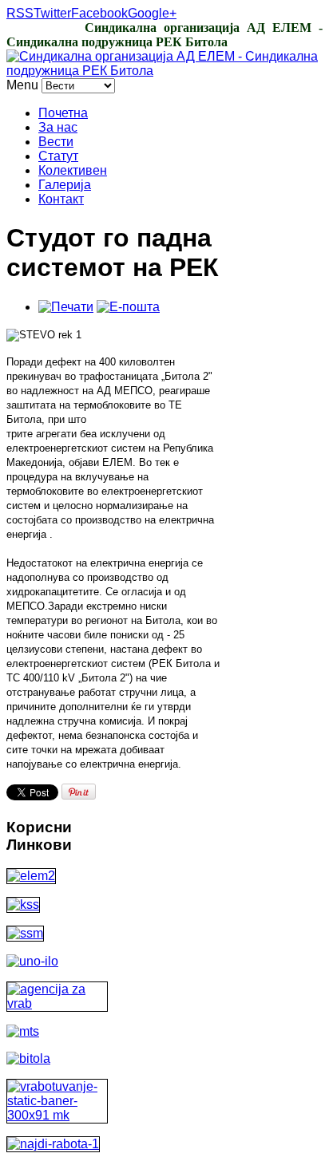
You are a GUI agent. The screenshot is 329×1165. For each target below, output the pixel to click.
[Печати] (65, 307)
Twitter (52, 13)
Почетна (63, 113)
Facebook (99, 13)
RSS (20, 13)
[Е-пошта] (128, 307)
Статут (58, 156)
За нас (57, 127)
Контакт (61, 199)
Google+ (152, 13)
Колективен (72, 170)
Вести (55, 141)
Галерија (64, 185)
